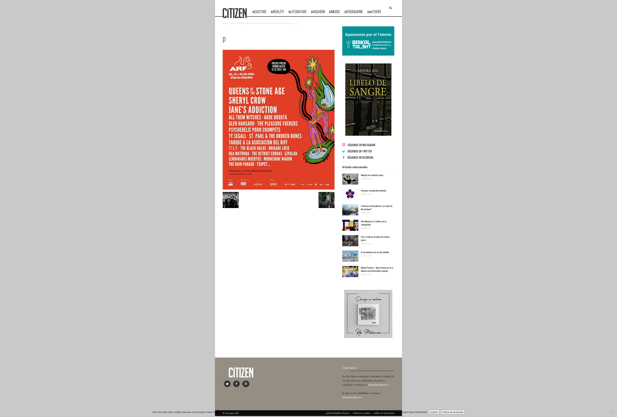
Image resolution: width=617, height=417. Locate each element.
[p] (279, 188)
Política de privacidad (452, 412)
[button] (390, 8)
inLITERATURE (297, 11)
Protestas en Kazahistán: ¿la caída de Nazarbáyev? (376, 207)
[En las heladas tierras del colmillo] (350, 256)
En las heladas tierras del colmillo (375, 252)
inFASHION (318, 11)
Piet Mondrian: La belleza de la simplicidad (373, 223)
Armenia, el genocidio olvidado (373, 190)
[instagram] (245, 384)
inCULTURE (259, 11)
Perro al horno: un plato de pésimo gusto (375, 238)
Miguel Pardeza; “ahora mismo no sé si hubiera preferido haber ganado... (377, 269)
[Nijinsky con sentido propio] (350, 179)
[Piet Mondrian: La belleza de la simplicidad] (350, 225)
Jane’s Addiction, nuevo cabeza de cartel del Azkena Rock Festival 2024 (262, 23)
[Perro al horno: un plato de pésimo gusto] (350, 240)
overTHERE (374, 11)
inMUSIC (334, 11)
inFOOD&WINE (353, 11)
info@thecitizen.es (378, 384)
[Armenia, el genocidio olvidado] (350, 194)
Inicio (225, 23)
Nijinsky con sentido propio (372, 175)
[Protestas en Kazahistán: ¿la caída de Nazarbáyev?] (350, 209)
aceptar (434, 412)
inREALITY (277, 11)
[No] (613, 412)
